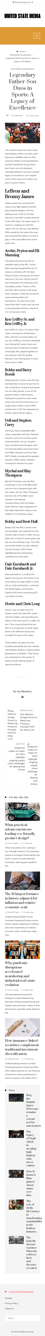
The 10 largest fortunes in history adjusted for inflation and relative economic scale (21, 900)
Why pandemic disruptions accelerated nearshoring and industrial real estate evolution (20, 974)
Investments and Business (22, 69)
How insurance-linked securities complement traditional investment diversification (22, 1047)
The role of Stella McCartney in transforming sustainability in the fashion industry (34, 1216)
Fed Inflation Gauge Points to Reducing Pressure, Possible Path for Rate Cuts (28, 720)
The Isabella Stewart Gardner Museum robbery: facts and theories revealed (31, 1253)
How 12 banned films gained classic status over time (31, 1183)
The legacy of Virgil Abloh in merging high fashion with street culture (31, 1148)
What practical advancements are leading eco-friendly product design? (20, 831)
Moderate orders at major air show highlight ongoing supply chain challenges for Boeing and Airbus (16, 757)
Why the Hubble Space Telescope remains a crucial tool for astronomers (33, 1110)
